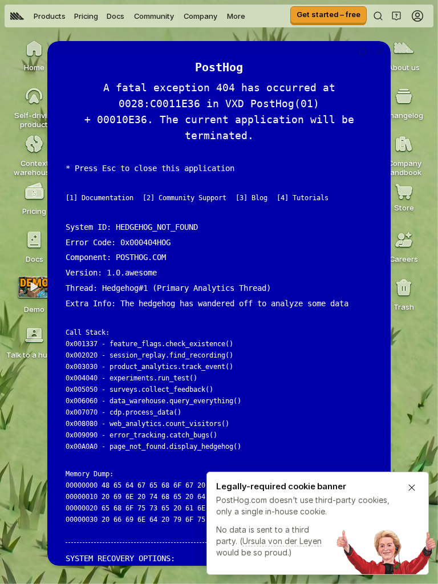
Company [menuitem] (200, 16)
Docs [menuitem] (115, 16)
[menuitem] (17, 16)
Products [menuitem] (50, 16)
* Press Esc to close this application (150, 168)
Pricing (86, 16)
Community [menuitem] (154, 16)
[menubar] (128, 16)
